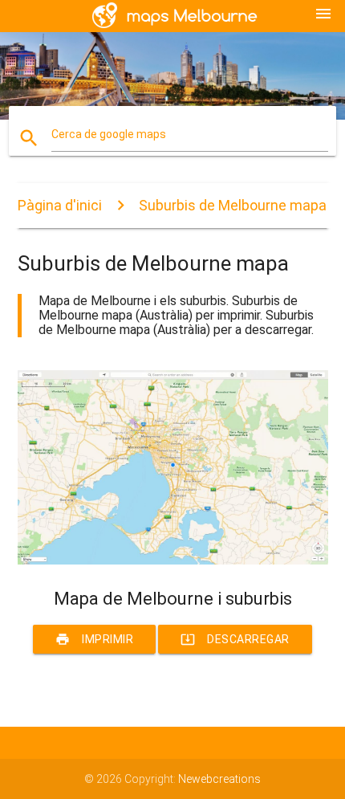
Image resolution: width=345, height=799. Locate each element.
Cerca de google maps (108, 134)
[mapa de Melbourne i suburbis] (173, 560)
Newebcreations (219, 779)
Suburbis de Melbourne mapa (233, 205)
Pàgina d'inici (60, 205)
